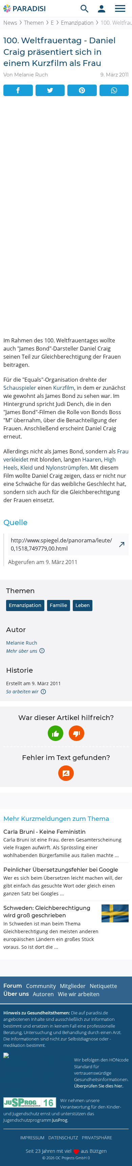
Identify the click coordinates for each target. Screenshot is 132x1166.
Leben (82, 605)
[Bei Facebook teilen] (18, 90)
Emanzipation (77, 22)
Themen (34, 22)
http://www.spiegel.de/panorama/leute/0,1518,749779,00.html (61, 544)
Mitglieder (73, 986)
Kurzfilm (63, 387)
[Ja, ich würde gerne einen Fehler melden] (66, 773)
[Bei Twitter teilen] (50, 90)
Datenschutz (63, 1138)
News (10, 22)
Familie (58, 605)
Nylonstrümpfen (67, 467)
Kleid (26, 467)
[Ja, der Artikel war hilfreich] (55, 733)
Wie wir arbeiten (79, 994)
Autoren (43, 994)
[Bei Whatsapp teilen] (114, 90)
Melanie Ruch (21, 643)
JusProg (59, 1120)
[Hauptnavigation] (120, 8)
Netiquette (103, 986)
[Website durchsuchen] (84, 8)
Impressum (32, 1138)
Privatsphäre (97, 1138)
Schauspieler (19, 387)
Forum (12, 986)
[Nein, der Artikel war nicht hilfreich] (76, 733)
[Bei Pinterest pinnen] (82, 90)
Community (41, 986)
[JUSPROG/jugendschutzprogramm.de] (29, 1102)
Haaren (91, 459)
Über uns (16, 994)
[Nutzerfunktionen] (101, 8)
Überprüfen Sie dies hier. (98, 1086)
